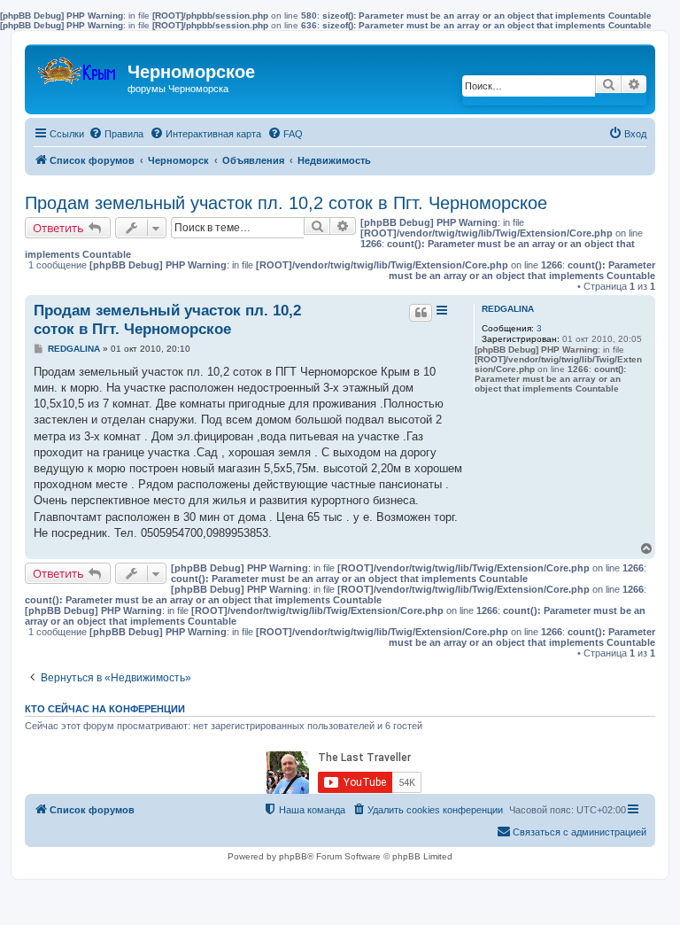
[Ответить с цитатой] (420, 313)
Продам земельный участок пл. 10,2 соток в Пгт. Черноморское (286, 203)
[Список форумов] (78, 67)
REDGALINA (508, 309)
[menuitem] (116, 133)
